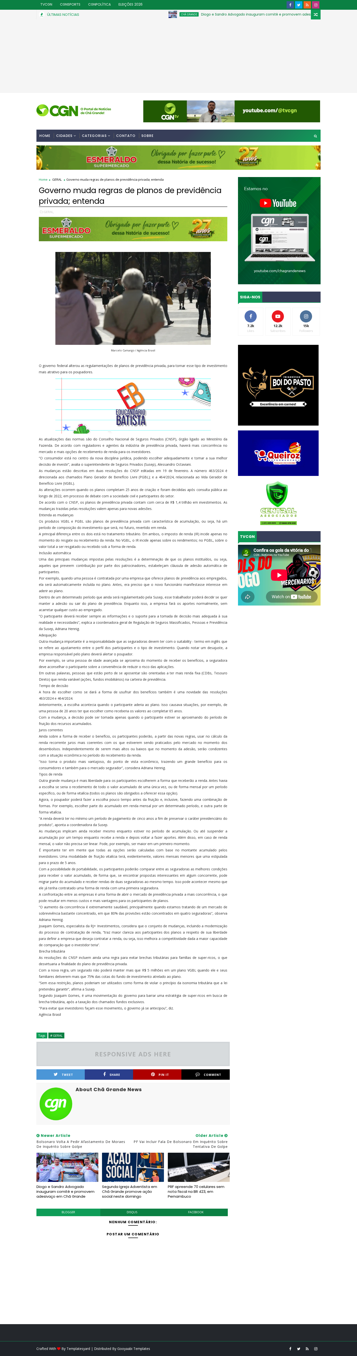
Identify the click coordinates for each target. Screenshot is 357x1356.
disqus (132, 1212)
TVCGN (46, 4)
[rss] (307, 5)
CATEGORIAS (94, 135)
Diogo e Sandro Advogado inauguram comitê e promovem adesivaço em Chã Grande (234, 14)
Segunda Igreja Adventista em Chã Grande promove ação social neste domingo (129, 1191)
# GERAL (56, 1035)
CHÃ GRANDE (149, 14)
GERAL (57, 179)
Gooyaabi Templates (133, 1348)
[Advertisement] (178, 56)
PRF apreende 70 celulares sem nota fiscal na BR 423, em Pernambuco (196, 1191)
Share (115, 1075)
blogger (68, 1212)
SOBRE (147, 135)
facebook (196, 1212)
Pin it (164, 1075)
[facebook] (290, 5)
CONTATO (126, 135)
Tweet (67, 1075)
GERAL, (49, 212)
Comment (212, 1075)
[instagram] (315, 5)
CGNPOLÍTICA (99, 4)
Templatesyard (78, 1348)
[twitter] (298, 5)
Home (44, 135)
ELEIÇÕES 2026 (131, 4)
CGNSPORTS (70, 4)
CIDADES (64, 135)
